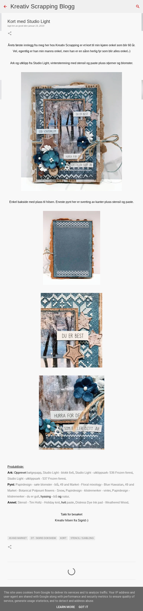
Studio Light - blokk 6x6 (58, 472)
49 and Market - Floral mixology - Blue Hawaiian (91, 484)
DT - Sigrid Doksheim (43, 538)
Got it (83, 607)
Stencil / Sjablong (82, 538)
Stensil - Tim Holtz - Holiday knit (39, 502)
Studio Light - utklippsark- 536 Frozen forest (104, 472)
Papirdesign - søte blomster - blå (37, 484)
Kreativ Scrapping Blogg (42, 6)
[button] (9, 33)
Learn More (65, 607)
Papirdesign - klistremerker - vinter (88, 490)
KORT (63, 538)
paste (70, 502)
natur (65, 496)
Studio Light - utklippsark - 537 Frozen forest (36, 478)
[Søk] (80, 6)
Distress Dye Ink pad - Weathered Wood (101, 502)
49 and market (18, 538)
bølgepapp (34, 472)
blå (55, 496)
